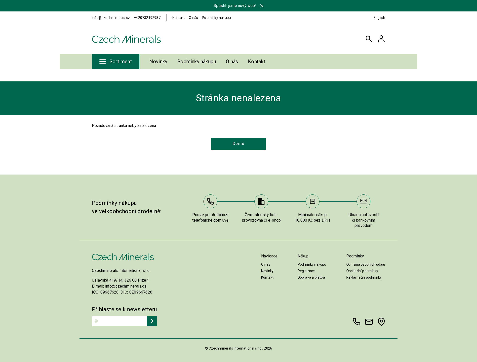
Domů (238, 143)
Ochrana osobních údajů (365, 264)
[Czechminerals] (126, 39)
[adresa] (381, 322)
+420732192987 (147, 18)
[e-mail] (369, 322)
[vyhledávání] (369, 39)
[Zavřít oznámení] (261, 5)
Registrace (306, 271)
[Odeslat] (152, 321)
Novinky (158, 61)
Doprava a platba (311, 277)
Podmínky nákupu (216, 18)
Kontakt (178, 18)
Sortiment (121, 61)
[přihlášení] (381, 39)
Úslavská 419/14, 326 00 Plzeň (120, 280)
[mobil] (356, 322)
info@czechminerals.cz (111, 18)
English (379, 18)
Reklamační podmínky (364, 277)
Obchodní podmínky (362, 271)
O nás (193, 18)
